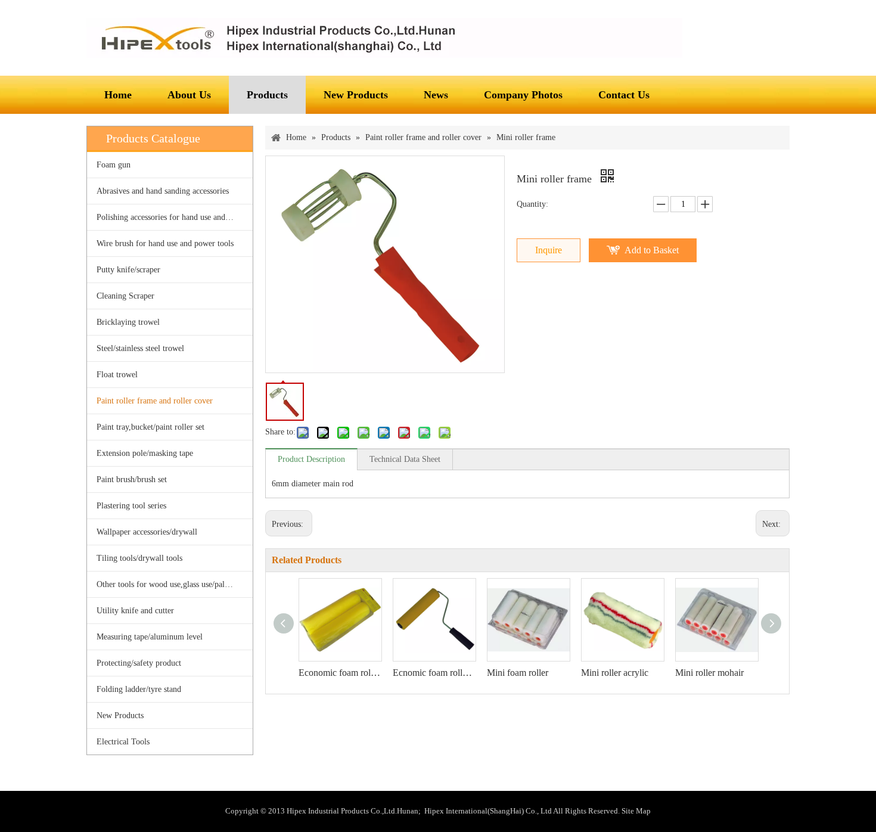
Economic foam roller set (340, 673)
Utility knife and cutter (135, 610)
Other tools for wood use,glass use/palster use (173, 584)
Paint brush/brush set (132, 479)
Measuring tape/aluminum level (150, 636)
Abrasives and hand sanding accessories (163, 191)
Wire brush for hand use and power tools (165, 243)
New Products (120, 715)
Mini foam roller (517, 673)
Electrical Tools (123, 741)
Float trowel (117, 374)
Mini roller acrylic (614, 673)
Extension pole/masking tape (145, 453)
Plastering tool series (131, 505)
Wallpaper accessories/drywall (147, 531)
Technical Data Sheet (404, 459)
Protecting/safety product (139, 663)
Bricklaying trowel (128, 322)
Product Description (311, 459)
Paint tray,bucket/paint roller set (150, 427)
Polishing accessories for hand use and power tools (175, 217)
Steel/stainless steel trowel (140, 348)
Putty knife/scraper (128, 269)
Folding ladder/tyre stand (139, 689)
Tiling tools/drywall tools (139, 558)
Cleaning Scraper (125, 295)
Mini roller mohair (709, 673)
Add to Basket (652, 250)
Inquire (548, 250)
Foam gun (114, 164)
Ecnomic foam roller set (434, 673)
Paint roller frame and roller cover (155, 400)
